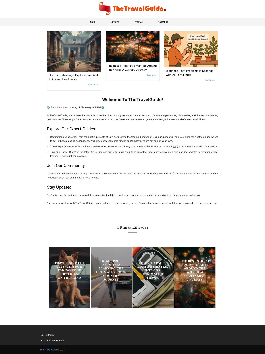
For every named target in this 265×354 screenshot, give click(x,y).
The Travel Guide (48, 349)
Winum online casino (54, 340)
